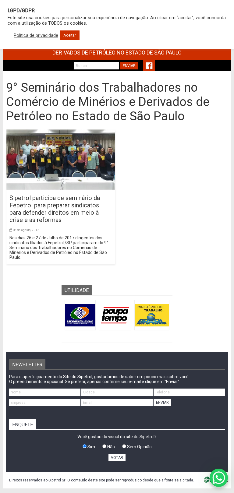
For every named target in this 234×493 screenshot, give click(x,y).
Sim (91, 446)
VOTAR (117, 458)
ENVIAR (129, 66)
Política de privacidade (36, 35)
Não (110, 446)
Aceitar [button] (69, 35)
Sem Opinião (139, 446)
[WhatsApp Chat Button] (219, 478)
